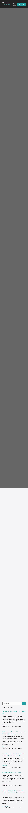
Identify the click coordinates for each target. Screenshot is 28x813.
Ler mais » (5, 725)
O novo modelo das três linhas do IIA (11, 772)
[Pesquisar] (24, 703)
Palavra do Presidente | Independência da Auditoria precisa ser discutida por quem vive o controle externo (14, 792)
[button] (25, 1)
